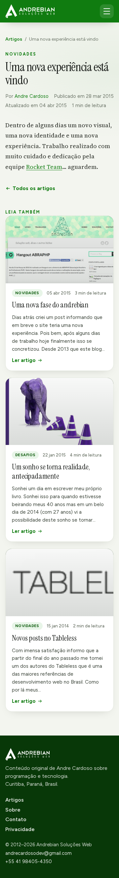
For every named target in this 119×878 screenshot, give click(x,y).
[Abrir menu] (107, 11)
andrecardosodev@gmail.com (38, 853)
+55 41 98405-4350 (28, 861)
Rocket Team (44, 167)
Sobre (12, 810)
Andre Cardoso (32, 96)
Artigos (13, 39)
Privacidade (20, 829)
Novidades (20, 54)
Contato (15, 819)
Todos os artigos (34, 188)
